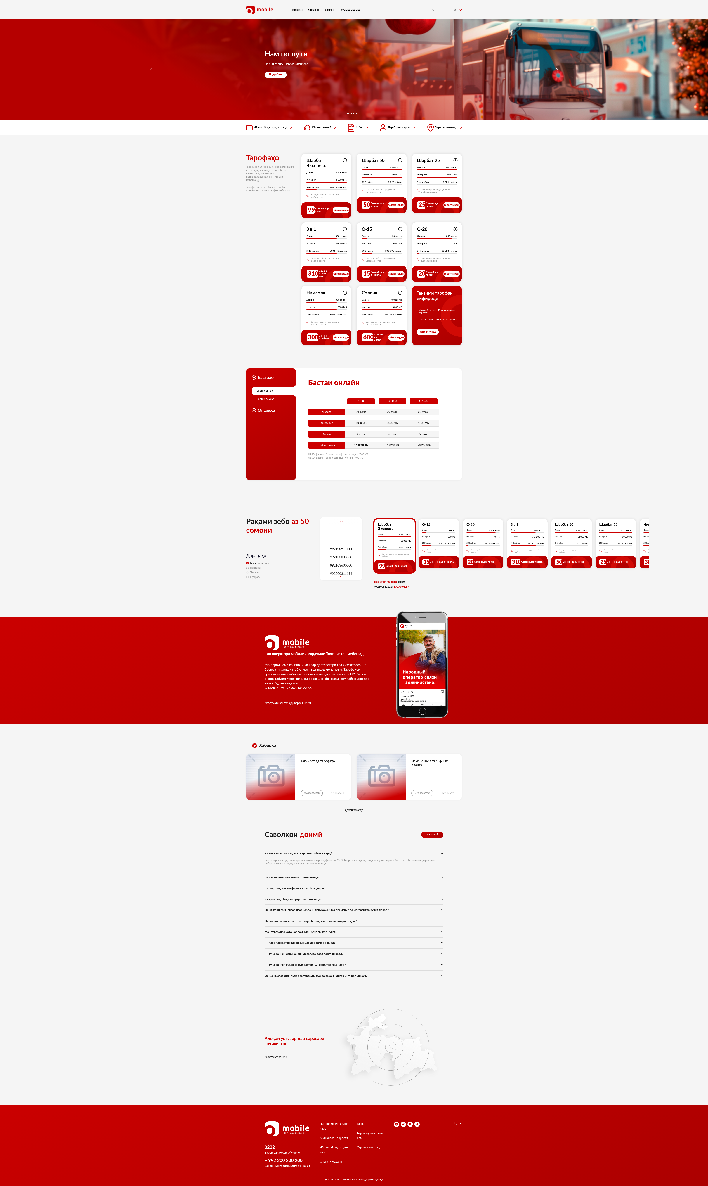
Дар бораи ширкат (399, 127)
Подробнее (275, 74)
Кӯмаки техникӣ (321, 127)
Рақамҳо (329, 10)
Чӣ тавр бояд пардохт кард (270, 127)
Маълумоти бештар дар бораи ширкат (288, 703)
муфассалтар (312, 793)
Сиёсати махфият (331, 1161)
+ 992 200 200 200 (284, 1161)
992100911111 (341, 548)
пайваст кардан (341, 210)
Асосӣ (361, 1123)
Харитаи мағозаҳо (446, 127)
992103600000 (341, 565)
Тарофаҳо (297, 10)
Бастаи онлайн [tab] (265, 391)
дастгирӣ (432, 834)
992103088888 (341, 557)
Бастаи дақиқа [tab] (265, 399)
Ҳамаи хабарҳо (354, 810)
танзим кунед (428, 332)
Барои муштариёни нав (370, 1136)
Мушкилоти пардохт (334, 1138)
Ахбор (359, 127)
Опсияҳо (313, 10)
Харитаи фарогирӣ (276, 1057)
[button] (556, 69)
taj (456, 9)
